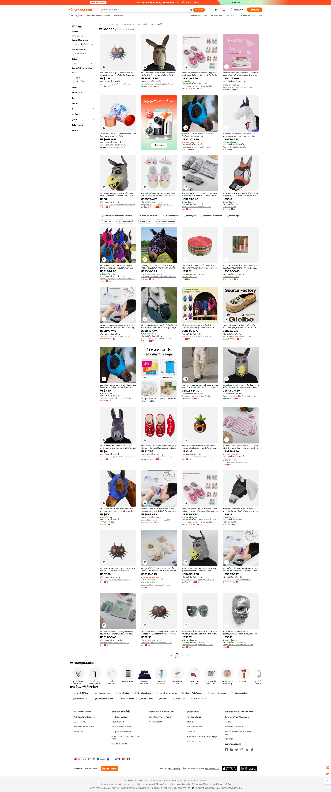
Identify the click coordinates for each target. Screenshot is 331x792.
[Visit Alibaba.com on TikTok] (252, 749)
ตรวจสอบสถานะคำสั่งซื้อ (235, 727)
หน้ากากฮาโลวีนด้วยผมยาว (194, 693)
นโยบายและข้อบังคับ (119, 744)
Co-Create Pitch (80, 722)
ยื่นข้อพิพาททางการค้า (196, 727)
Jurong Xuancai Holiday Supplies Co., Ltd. (157, 84)
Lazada (165, 780)
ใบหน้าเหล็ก (107, 221)
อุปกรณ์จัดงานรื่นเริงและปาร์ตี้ (135, 24)
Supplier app (174, 769)
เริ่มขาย (228, 722)
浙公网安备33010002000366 (208, 788)
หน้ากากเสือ (164, 699)
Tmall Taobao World (153, 780)
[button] (190, 9)
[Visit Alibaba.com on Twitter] (236, 749)
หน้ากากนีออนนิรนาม (144, 693)
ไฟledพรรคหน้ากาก (241, 693)
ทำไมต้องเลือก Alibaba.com (84, 717)
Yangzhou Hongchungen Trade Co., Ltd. (156, 205)
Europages (203, 780)
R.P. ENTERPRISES (189, 277)
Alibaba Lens (82, 769)
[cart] (224, 10)
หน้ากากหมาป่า (181, 699)
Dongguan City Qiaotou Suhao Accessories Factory (118, 205)
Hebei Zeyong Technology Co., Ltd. (196, 147)
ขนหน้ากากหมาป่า (172, 216)
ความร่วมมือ (230, 739)
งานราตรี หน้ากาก (200, 699)
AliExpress (129, 780)
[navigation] (83, 340)
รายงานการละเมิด (194, 741)
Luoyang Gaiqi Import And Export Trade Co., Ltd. (159, 277)
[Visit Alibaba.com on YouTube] (247, 749)
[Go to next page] (187, 655)
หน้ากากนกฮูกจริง (235, 216)
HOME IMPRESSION (231, 277)
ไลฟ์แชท (190, 722)
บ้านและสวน (114, 24)
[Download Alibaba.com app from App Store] (229, 768)
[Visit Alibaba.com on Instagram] (241, 749)
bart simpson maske (102, 693)
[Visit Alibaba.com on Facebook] (226, 749)
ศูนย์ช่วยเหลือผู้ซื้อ (194, 717)
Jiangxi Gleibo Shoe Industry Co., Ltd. (237, 336)
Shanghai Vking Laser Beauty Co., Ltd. (156, 338)
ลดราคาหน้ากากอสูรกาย (219, 693)
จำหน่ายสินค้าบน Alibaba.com (237, 717)
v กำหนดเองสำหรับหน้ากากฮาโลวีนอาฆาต (117, 216)
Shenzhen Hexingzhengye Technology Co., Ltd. (241, 87)
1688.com (139, 780)
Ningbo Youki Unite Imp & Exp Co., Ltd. (197, 86)
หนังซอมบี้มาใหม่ (147, 699)
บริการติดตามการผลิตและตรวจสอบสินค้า (125, 738)
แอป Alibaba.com (212, 769)
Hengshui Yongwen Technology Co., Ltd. (116, 398)
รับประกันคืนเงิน (118, 722)
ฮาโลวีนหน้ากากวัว (80, 699)
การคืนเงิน (191, 732)
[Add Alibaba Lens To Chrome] (109, 768)
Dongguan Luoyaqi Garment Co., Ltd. (196, 396)
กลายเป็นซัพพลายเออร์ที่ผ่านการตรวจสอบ (240, 733)
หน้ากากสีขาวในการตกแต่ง (212, 216)
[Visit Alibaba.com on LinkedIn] (231, 749)
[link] (327, 767)
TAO (185, 780)
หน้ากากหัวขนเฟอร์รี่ (126, 221)
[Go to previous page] (171, 655)
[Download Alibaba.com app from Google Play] (248, 768)
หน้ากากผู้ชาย (191, 216)
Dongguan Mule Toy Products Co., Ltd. (115, 84)
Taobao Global (176, 780)
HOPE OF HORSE (229, 207)
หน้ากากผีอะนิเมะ (123, 693)
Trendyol (193, 780)
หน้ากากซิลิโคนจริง (127, 699)
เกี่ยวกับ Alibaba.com (82, 711)
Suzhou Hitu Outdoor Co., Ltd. (234, 147)
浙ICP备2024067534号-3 (231, 788)
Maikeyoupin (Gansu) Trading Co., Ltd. (197, 336)
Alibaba (102, 24)
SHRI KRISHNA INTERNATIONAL (113, 145)
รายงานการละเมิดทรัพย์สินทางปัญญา (202, 737)
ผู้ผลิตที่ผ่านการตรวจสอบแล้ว (160, 717)
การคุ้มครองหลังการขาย (121, 732)
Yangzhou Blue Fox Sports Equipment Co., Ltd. (118, 279)
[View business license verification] (189, 788)
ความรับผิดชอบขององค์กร (84, 727)
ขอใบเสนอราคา (155, 722)
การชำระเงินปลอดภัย (120, 717)
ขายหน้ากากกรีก (145, 221)
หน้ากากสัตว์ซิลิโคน (81, 693)
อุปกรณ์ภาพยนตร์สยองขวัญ (104, 699)
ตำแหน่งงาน (79, 732)
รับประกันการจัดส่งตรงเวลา (122, 727)
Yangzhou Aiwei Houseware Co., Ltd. (196, 207)
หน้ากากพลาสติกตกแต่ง (167, 221)
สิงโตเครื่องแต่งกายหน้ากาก (149, 216)
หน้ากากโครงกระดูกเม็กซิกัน (167, 693)
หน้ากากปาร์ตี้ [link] (156, 24)
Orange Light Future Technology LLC (115, 336)
